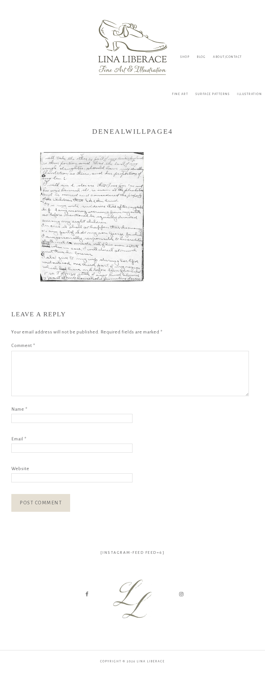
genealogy (132, 625)
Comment (23, 345)
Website (20, 468)
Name (19, 409)
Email (18, 438)
